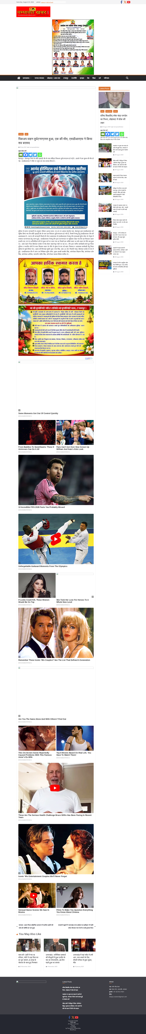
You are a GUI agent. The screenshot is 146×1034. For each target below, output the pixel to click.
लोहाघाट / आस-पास (53, 78)
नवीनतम (106, 78)
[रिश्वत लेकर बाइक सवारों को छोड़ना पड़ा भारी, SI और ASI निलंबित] (105, 223)
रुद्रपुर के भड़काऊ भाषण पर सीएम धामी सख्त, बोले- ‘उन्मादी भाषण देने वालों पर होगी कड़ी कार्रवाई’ (120, 208)
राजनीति (74, 78)
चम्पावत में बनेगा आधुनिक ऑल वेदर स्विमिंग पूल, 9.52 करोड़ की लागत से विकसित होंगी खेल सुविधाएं (120, 266)
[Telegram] (30, 155)
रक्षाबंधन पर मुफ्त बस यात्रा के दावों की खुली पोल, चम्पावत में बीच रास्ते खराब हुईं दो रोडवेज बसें (120, 149)
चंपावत (102, 111)
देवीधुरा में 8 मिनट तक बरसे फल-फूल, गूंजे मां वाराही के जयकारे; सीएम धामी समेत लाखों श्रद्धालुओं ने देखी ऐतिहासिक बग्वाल (120, 192)
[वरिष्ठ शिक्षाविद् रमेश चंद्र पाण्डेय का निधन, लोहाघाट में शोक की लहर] (114, 100)
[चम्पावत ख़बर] (18, 78)
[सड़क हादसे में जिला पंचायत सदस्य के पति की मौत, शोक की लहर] (105, 179)
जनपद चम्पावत (39, 78)
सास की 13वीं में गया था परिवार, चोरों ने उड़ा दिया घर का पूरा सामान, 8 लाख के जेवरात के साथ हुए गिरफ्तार (28, 958)
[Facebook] (25, 155)
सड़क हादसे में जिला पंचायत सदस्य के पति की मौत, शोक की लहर (120, 177)
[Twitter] (35, 155)
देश (88, 78)
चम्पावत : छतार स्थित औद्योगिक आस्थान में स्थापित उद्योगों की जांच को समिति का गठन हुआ (36, 926)
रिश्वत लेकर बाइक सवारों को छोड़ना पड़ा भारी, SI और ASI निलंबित (120, 222)
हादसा (26, 134)
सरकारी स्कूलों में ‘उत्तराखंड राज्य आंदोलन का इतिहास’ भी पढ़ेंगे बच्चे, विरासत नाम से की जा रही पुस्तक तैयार (75, 926)
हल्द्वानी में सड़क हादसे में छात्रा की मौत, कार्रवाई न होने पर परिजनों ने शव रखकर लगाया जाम (120, 251)
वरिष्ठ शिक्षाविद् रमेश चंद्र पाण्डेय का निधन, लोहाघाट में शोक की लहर (113, 119)
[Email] (21, 155)
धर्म (100, 78)
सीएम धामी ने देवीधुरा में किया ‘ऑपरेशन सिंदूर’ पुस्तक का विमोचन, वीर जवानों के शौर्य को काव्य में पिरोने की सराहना (120, 164)
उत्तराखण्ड (26, 78)
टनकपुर (65, 78)
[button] (30, 78)
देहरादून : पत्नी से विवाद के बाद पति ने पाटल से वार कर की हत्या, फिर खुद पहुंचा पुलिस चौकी (120, 236)
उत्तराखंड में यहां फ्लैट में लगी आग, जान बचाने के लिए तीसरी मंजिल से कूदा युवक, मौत (83, 958)
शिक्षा (94, 78)
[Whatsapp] (40, 155)
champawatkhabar (34, 147)
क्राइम (82, 78)
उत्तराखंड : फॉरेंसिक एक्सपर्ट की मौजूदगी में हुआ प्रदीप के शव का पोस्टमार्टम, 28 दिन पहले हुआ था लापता (56, 958)
